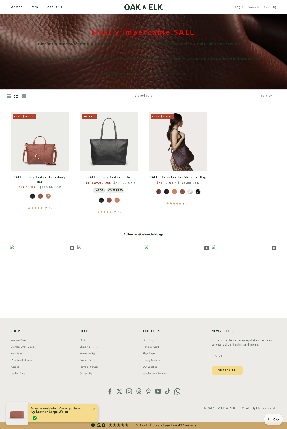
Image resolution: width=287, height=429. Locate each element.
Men (35, 7)
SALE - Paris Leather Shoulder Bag (178, 177)
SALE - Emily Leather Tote (109, 177)
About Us (54, 7)
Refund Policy (87, 354)
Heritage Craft (151, 347)
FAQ (82, 340)
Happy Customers (153, 360)
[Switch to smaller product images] (16, 96)
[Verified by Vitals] (35, 418)
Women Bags (18, 340)
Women (17, 7)
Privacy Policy (88, 360)
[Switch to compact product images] (24, 96)
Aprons (15, 367)
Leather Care (18, 373)
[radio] (32, 196)
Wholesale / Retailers (155, 373)
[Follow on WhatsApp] (177, 391)
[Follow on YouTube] (158, 391)
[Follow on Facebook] (109, 391)
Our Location (150, 367)
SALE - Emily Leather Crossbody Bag (40, 179)
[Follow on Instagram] (129, 391)
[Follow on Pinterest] (148, 391)
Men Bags (16, 354)
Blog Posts (149, 354)
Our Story (148, 340)
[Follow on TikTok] (167, 391)
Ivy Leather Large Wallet (49, 412)
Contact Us (86, 373)
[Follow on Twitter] (119, 391)
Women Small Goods (23, 347)
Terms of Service (89, 367)
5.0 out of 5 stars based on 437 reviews (166, 425)
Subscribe (227, 370)
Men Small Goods (21, 360)
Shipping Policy (89, 347)
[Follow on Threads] (138, 391)
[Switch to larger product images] (9, 96)
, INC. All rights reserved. (256, 408)
